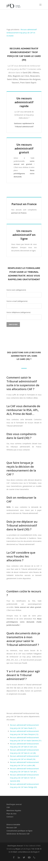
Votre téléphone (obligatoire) (18, 312)
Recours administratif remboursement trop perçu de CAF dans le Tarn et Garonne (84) (24, 778)
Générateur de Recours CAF (18, 834)
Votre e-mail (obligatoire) (17, 301)
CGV (8, 807)
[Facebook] (13, 857)
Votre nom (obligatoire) (16, 290)
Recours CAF (12, 827)
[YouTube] (29, 857)
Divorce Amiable (13, 824)
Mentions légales (14, 810)
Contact (10, 817)
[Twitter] (24, 857)
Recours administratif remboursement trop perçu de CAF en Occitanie (22, 32)
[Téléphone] (34, 857)
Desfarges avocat (14, 804)
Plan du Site (11, 814)
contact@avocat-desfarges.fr (28, 852)
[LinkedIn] (19, 857)
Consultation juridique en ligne (19, 831)
